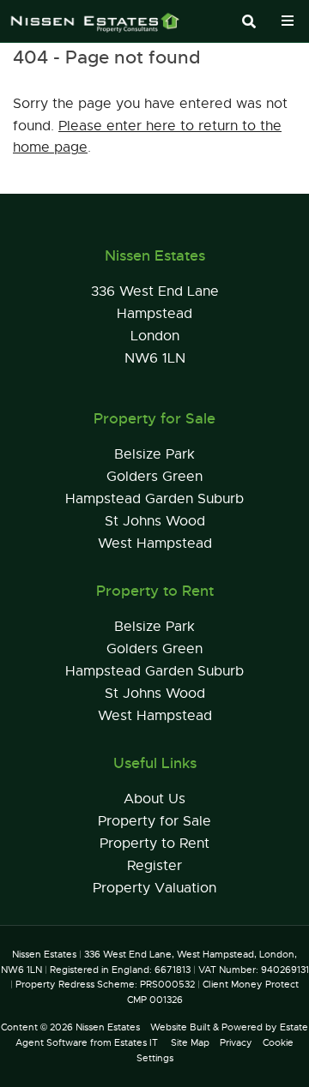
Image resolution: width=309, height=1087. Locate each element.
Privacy (236, 1042)
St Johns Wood (155, 521)
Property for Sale (154, 821)
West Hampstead (155, 543)
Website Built (180, 1027)
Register (154, 865)
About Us (154, 799)
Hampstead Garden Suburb (154, 498)
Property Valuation (154, 888)
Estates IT (136, 1042)
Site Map (190, 1042)
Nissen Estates (108, 1027)
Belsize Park (154, 454)
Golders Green (154, 476)
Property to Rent (154, 843)
